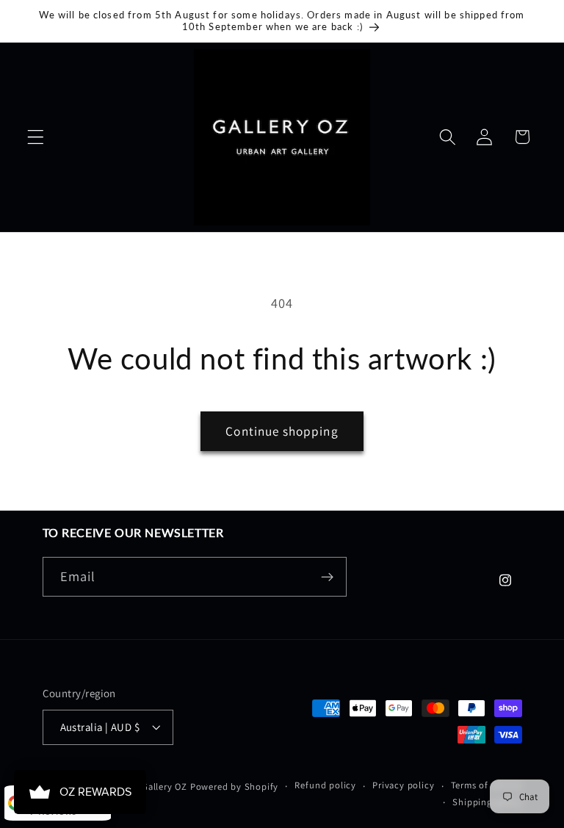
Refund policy (324, 785)
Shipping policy (486, 802)
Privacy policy (403, 785)
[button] (35, 137)
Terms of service (486, 785)
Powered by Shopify (234, 786)
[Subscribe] (327, 577)
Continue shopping (282, 430)
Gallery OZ (164, 786)
